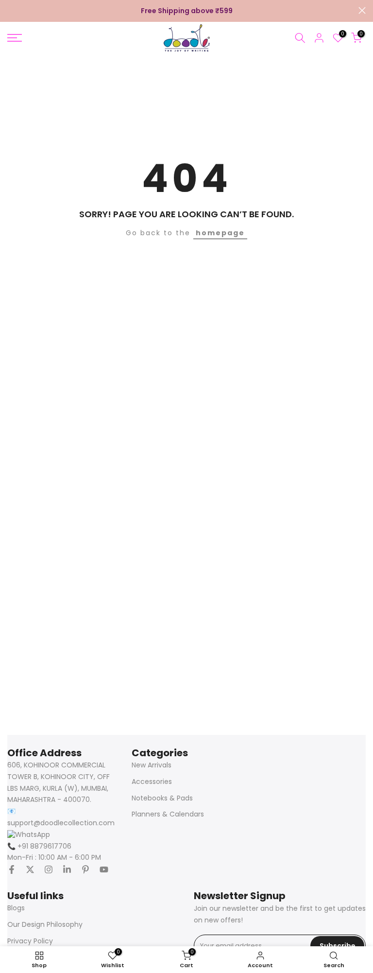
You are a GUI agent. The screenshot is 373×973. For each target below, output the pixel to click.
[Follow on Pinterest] (85, 869)
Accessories (152, 781)
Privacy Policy (30, 941)
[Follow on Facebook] (11, 869)
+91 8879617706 (39, 846)
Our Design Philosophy (45, 924)
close (11, 10)
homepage (220, 233)
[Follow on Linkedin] (67, 869)
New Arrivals (151, 765)
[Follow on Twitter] (30, 869)
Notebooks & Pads (162, 798)
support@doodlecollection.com (61, 823)
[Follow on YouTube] (104, 869)
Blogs (16, 908)
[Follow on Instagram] (48, 869)
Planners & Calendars (168, 814)
